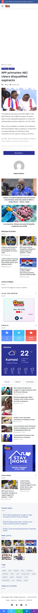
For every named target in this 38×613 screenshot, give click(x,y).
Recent (17, 382)
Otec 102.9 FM (31, 597)
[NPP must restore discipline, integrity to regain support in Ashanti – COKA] (28, 240)
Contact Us (21, 600)
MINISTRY (19, 577)
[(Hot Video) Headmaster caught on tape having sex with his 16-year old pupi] (6, 391)
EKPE (12, 574)
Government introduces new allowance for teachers (24, 436)
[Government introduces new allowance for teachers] (6, 438)
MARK (12, 577)
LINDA (33, 574)
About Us (14, 600)
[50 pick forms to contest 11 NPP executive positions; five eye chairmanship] (28, 262)
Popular (7, 382)
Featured (4, 68)
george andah (25, 574)
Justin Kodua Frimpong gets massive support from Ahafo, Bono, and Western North (9, 261)
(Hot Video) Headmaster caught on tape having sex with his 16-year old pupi (25, 390)
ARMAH (16, 570)
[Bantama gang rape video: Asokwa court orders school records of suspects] (6, 405)
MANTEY (5, 577)
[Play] (16, 318)
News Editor (19, 173)
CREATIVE (5, 574)
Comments (30, 382)
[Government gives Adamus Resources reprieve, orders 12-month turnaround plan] (19, 557)
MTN (26, 577)
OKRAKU (18, 580)
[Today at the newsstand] (7, 557)
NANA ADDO (6, 580)
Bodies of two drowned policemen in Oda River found (24, 419)
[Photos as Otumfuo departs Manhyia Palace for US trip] (31, 550)
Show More (19, 153)
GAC (17, 574)
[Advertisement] (19, 44)
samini (26, 580)
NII (13, 580)
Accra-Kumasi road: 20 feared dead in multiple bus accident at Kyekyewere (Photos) (24, 428)
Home (5, 64)
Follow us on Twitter (9, 586)
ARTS (22, 570)
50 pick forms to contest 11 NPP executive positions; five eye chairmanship (27, 271)
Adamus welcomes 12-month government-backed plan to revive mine (9, 250)
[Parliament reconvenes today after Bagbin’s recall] (19, 550)
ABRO (4, 570)
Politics (10, 64)
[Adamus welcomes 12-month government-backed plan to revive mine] (9, 240)
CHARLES (29, 570)
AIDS (9, 570)
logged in (12, 287)
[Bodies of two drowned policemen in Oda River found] (6, 420)
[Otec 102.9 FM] (12, 6)
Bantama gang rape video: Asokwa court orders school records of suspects (24, 399)
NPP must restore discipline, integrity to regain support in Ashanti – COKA (28, 250)
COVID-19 (29, 600)
